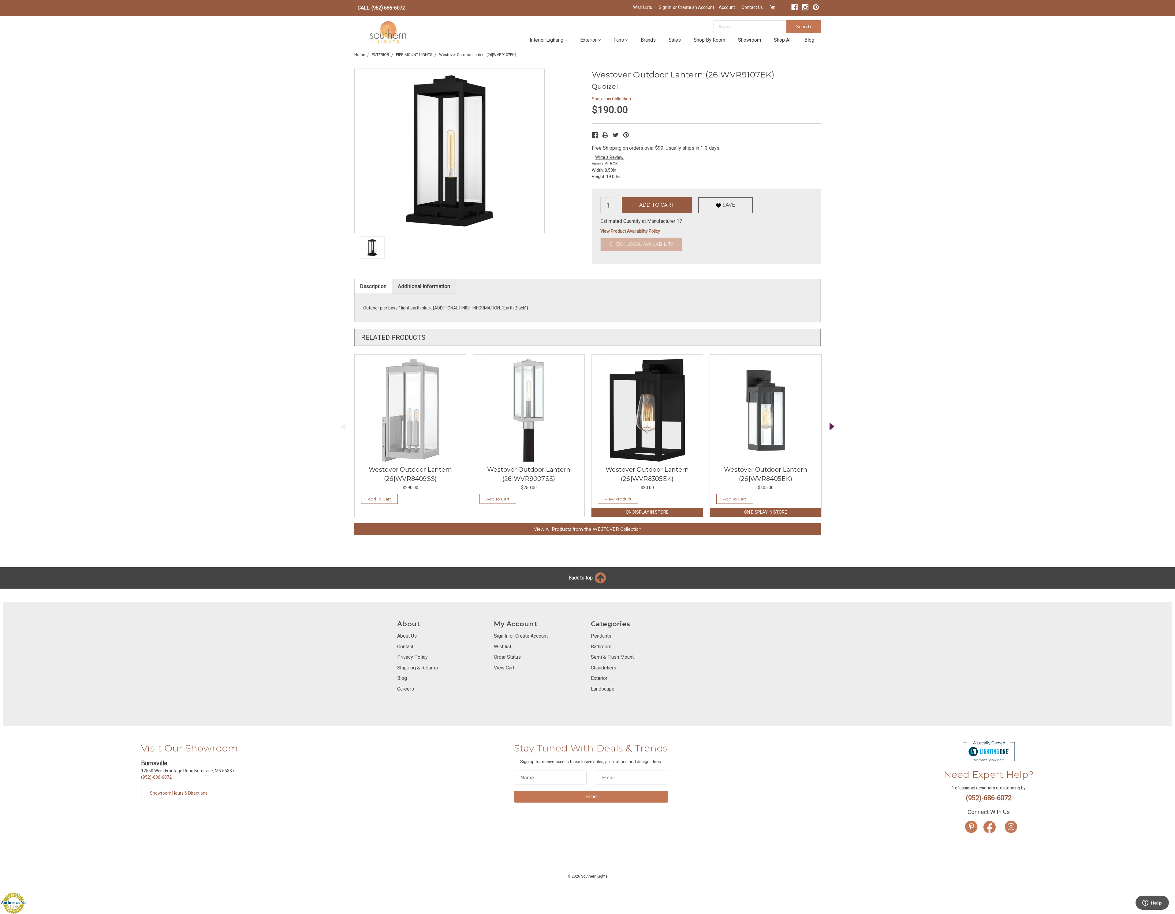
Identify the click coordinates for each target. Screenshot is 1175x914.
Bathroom (601, 647)
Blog (809, 40)
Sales (675, 40)
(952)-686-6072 (156, 777)
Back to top (581, 578)
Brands (648, 40)
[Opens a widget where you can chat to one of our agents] (1152, 903)
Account (727, 7)
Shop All (783, 40)
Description (373, 286)
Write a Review (609, 157)
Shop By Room (709, 40)
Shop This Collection (611, 98)
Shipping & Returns (417, 668)
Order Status (507, 657)
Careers (405, 689)
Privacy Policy (412, 657)
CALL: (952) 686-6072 (381, 8)
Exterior (588, 40)
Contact (405, 647)
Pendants (601, 636)
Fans (619, 40)
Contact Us (752, 7)
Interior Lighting (546, 40)
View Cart (504, 668)
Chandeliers (603, 668)
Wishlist (502, 647)
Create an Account (696, 7)
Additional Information (424, 286)
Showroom (749, 40)
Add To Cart (379, 498)
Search (803, 26)
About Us (407, 636)
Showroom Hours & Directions (178, 793)
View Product (618, 498)
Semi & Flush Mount (612, 657)
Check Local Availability (641, 244)
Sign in (665, 7)
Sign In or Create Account (521, 636)
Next (832, 426)
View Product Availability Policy (630, 231)
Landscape (602, 689)
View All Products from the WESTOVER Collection (587, 529)
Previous (343, 426)
